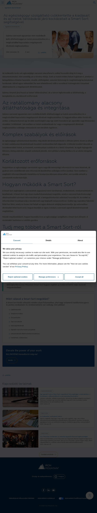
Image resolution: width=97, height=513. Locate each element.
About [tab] (80, 240)
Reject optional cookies (17, 277)
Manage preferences (47, 277)
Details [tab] (48, 240)
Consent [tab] (16, 240)
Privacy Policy (21, 267)
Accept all (79, 277)
